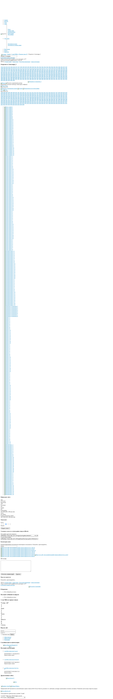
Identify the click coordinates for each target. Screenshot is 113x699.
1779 (54, 68)
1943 (45, 95)
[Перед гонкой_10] (8, 119)
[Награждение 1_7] (8, 453)
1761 (35, 67)
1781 (64, 68)
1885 (26, 79)
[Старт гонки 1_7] (8, 165)
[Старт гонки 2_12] (8, 200)
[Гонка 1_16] (7, 338)
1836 (59, 73)
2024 (30, 103)
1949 (6, 96)
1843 (26, 75)
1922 (11, 94)
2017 (64, 102)
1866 (2, 77)
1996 (30, 100)
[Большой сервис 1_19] (9, 276)
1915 (45, 92)
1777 (45, 68)
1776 (40, 68)
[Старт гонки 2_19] (8, 210)
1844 (30, 75)
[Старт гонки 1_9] (8, 167)
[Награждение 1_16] (9, 466)
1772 (21, 68)
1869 (16, 77)
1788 (30, 69)
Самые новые (15, 61)
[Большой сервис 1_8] (9, 261)
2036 (21, 104)
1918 (59, 92)
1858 (30, 76)
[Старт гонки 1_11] (8, 170)
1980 (21, 99)
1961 (64, 96)
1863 (54, 76)
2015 (54, 102)
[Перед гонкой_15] (8, 126)
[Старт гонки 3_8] (8, 221)
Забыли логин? (7, 638)
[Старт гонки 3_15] (8, 231)
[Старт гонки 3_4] (8, 215)
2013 (45, 102)
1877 (54, 77)
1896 (11, 80)
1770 (11, 68)
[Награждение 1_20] (9, 471)
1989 (64, 99)
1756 (11, 67)
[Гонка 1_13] (7, 334)
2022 (21, 103)
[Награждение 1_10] (9, 457)
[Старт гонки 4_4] (8, 244)
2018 (2, 103)
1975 (64, 98)
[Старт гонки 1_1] (8, 156)
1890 (49, 79)
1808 (59, 71)
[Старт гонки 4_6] (8, 247)
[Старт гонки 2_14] (8, 203)
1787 (26, 69)
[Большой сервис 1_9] (9, 262)
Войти (12, 634)
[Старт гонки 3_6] (8, 218)
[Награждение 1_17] (9, 467)
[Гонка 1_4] (7, 321)
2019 (6, 103)
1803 (35, 71)
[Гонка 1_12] (7, 333)
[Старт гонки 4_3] (8, 242)
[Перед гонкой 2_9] (9, 146)
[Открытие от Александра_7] (11, 314)
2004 (2, 102)
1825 (6, 73)
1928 (40, 94)
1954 (30, 96)
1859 (35, 76)
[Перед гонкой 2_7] (9, 143)
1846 (40, 75)
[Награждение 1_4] (8, 449)
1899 (6, 92)
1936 (11, 95)
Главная (9, 54)
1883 (16, 79)
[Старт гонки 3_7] (8, 220)
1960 (59, 96)
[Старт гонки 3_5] (8, 217)
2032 (2, 104)
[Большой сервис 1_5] (9, 256)
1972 (49, 98)
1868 (11, 77)
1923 (16, 94)
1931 (54, 94)
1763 (45, 67)
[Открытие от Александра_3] (34, 81)
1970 (40, 98)
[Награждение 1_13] (9, 461)
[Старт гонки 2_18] (8, 208)
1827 (16, 73)
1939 (26, 95)
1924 (21, 94)
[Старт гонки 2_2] (8, 186)
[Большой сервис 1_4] (9, 255)
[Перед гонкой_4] (8, 111)
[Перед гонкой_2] (8, 108)
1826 (11, 73)
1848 (49, 75)
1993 (16, 100)
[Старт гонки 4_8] (8, 249)
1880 (2, 79)
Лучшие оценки (8, 61)
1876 (49, 77)
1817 (35, 72)
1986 (49, 99)
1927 (35, 94)
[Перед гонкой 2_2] (9, 136)
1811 (6, 72)
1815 (26, 72)
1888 (40, 79)
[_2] (10, 646)
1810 (2, 72)
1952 (21, 96)
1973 (54, 98)
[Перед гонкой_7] (8, 115)
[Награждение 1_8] (8, 454)
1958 (49, 96)
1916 (49, 92)
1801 (26, 71)
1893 (64, 79)
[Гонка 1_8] (7, 327)
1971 (45, 98)
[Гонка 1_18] (7, 341)
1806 (49, 71)
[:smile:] (18, 547)
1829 (26, 73)
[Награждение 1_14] (9, 463)
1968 (30, 98)
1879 (64, 77)
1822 (59, 72)
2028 (49, 103)
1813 (16, 72)
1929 (45, 94)
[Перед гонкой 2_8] (9, 145)
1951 (16, 96)
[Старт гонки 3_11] (8, 225)
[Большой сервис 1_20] (9, 278)
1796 (2, 71)
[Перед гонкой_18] (8, 131)
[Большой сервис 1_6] (9, 258)
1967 (26, 98)
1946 (59, 95)
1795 (64, 69)
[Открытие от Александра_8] (11, 316)
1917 (54, 92)
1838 (2, 75)
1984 (40, 99)
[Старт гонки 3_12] (8, 227)
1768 (2, 68)
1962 (2, 98)
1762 (40, 67)
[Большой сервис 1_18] (9, 275)
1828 (21, 73)
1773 (26, 68)
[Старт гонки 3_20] (8, 238)
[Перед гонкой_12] (8, 122)
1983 (35, 99)
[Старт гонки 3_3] (8, 214)
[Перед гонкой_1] (8, 107)
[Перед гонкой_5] (8, 112)
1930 (49, 94)
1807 (54, 71)
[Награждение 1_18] (9, 468)
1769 (6, 68)
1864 (59, 76)
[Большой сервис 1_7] (9, 259)
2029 (54, 103)
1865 (64, 76)
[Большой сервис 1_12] (9, 266)
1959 (54, 96)
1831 (35, 73)
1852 (2, 76)
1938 (21, 95)
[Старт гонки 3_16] (8, 232)
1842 (21, 75)
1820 (49, 72)
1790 (40, 69)
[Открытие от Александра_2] (11, 307)
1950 (11, 96)
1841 (16, 75)
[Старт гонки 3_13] (8, 228)
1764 (49, 67)
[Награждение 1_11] (9, 459)
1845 (35, 75)
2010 (30, 102)
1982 (30, 99)
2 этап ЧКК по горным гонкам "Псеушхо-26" (11, 659)
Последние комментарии (24, 61)
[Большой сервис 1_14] (9, 269)
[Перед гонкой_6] (8, 114)
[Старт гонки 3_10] (8, 224)
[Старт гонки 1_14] (8, 174)
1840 (11, 75)
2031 (64, 103)
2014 (49, 102)
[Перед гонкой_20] (8, 133)
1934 (2, 95)
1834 (49, 73)
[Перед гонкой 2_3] (9, 138)
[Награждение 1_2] (8, 446)
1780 (59, 68)
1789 (35, 69)
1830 (30, 73)
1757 (16, 67)
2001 (54, 100)
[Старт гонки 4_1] (8, 239)
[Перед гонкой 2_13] (9, 152)
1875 (45, 77)
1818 (40, 72)
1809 (64, 71)
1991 (6, 100)
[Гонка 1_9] (7, 329)
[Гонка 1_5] (7, 323)
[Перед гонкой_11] (8, 121)
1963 (6, 98)
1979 (16, 99)
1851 (64, 75)
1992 (11, 100)
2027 (45, 103)
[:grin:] (18, 550)
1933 (64, 94)
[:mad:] (17, 554)
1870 (21, 77)
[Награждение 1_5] (8, 450)
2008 (21, 102)
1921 (6, 94)
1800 (21, 71)
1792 (49, 69)
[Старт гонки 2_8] (8, 194)
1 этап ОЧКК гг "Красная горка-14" (19, 54)
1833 (45, 73)
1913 (35, 92)
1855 (16, 76)
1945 (54, 95)
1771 (16, 68)
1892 (59, 79)
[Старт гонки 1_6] (8, 163)
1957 (45, 96)
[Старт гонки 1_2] (8, 157)
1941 (35, 95)
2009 (26, 102)
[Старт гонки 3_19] (8, 237)
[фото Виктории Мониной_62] (10, 645)
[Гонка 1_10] (7, 330)
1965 (16, 98)
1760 (30, 67)
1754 (2, 67)
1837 (64, 73)
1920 (2, 94)
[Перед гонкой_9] (8, 118)
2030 (59, 103)
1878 (59, 77)
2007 (16, 102)
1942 (40, 95)
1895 (6, 80)
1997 (35, 100)
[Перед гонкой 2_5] (9, 141)
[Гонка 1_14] (7, 336)
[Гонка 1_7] (7, 326)
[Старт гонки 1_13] (8, 173)
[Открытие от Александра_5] (11, 312)
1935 (6, 95)
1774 (30, 68)
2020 (11, 103)
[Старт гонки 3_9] (8, 223)
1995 (26, 100)
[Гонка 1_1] (7, 317)
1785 (16, 69)
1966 (21, 98)
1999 (45, 100)
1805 (45, 71)
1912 (30, 92)
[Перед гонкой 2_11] (9, 149)
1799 (16, 71)
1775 (35, 68)
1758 (21, 67)
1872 (30, 77)
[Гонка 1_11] (7, 331)
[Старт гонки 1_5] (8, 162)
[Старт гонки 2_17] (8, 207)
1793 (54, 69)
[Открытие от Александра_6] (11, 313)
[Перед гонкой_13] (8, 124)
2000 (49, 100)
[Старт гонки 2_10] (8, 197)
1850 (59, 75)
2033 (6, 104)
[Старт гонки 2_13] (8, 201)
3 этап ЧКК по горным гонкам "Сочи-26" (11, 651)
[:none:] (18, 553)
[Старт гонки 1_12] (8, 172)
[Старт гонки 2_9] (8, 196)
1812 (11, 72)
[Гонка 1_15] (7, 337)
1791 (45, 69)
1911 (26, 92)
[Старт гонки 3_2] (8, 213)
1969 (35, 98)
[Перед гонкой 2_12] (9, 150)
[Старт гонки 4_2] (8, 241)
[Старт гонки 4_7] (8, 248)
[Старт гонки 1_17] (8, 179)
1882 (11, 79)
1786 (21, 69)
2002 (59, 100)
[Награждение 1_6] (8, 452)
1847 (45, 75)
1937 (16, 95)
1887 (35, 79)
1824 (2, 73)
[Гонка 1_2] (7, 319)
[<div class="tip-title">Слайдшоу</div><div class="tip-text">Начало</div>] (3, 83)
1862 (49, 76)
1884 (21, 79)
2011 (35, 102)
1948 (2, 96)
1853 (6, 76)
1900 (11, 92)
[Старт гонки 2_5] (8, 190)
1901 (16, 92)
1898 (2, 92)
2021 (16, 103)
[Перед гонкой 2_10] (9, 148)
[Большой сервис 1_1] (9, 251)
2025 (35, 103)
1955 (35, 96)
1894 (2, 80)
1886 (30, 79)
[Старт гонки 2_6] (8, 191)
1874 (40, 77)
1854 (11, 76)
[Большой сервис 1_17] (9, 273)
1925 (26, 94)
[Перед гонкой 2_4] (9, 139)
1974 (59, 98)
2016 (59, 102)
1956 (40, 96)
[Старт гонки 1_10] (8, 169)
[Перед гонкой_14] (8, 125)
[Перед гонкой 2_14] (9, 153)
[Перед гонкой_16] (8, 128)
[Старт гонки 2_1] (8, 184)
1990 (2, 100)
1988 (59, 99)
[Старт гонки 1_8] (8, 166)
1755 (6, 67)
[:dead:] (18, 556)
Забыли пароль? (7, 637)
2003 (64, 100)
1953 (26, 96)
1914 (40, 92)
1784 (11, 69)
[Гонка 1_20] (7, 371)
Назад (6, 85)
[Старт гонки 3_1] (8, 211)
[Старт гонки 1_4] (8, 160)
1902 (21, 92)
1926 (30, 94)
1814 (21, 72)
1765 (54, 67)
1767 (64, 67)
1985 (45, 99)
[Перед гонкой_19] (8, 132)
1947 (64, 95)
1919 (64, 92)
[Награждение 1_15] (9, 464)
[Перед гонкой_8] (8, 117)
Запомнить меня (6, 634)
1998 (40, 100)
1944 (49, 95)
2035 (16, 104)
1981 (26, 99)
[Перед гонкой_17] (8, 129)
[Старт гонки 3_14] (8, 230)
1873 (35, 77)
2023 (26, 103)
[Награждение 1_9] (8, 456)
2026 (40, 103)
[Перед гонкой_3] (8, 109)
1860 (40, 76)
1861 (45, 76)
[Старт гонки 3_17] (8, 234)
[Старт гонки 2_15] (8, 204)
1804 (40, 71)
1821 (54, 72)
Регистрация (7, 639)
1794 (59, 69)
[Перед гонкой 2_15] (9, 155)
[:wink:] (18, 552)
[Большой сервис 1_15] (9, 271)
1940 (30, 95)
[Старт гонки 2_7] (8, 193)
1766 (59, 67)
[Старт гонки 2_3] (8, 187)
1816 (30, 72)
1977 (6, 99)
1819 (45, 72)
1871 (26, 77)
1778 (49, 68)
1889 (45, 79)
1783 (6, 69)
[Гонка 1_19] (7, 343)
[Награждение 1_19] (9, 470)
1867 (6, 77)
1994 (21, 100)
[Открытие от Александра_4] (11, 310)
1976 (2, 99)
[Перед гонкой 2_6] (9, 142)
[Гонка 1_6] (7, 324)
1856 (21, 76)
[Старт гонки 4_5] (8, 245)
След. (2, 90)
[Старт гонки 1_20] (8, 183)
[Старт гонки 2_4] (8, 189)
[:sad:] (51, 554)
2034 (11, 104)
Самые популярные (35, 61)
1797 (6, 71)
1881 (6, 79)
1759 (26, 67)
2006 (11, 102)
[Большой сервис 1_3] (9, 254)
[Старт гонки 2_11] (8, 198)
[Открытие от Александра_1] (11, 306)
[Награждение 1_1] (8, 444)
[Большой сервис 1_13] (9, 268)
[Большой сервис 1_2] (9, 252)
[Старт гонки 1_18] (8, 180)
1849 (54, 75)
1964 (11, 98)
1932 (59, 94)
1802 (30, 71)
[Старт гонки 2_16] (8, 206)
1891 (54, 79)
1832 (40, 73)
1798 (11, 71)
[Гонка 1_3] (7, 320)
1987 (54, 99)
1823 (64, 72)
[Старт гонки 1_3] (8, 159)
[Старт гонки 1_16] (8, 177)
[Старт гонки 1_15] (8, 176)
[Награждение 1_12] (9, 460)
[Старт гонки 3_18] (8, 235)
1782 (2, 69)
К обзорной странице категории (8, 57)
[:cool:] (17, 549)
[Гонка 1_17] (7, 340)
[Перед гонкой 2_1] (9, 135)
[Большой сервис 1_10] (9, 264)
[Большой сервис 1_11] (9, 265)
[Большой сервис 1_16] (9, 272)
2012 (40, 102)
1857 (26, 76)
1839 (6, 75)
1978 (11, 99)
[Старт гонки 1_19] (8, 182)
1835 (54, 73)
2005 (6, 102)
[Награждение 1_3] (8, 447)
